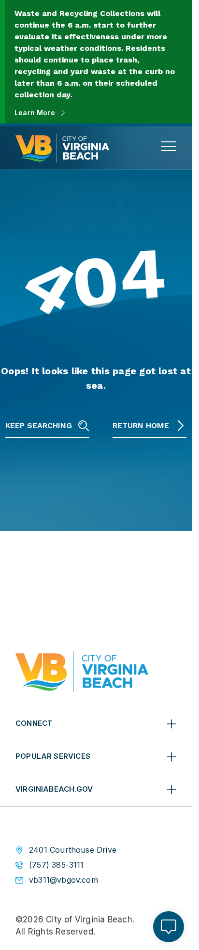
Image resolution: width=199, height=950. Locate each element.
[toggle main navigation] (168, 146)
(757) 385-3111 (56, 865)
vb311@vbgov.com (63, 880)
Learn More (34, 112)
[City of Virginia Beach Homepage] (62, 148)
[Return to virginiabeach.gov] (81, 671)
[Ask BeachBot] (168, 926)
